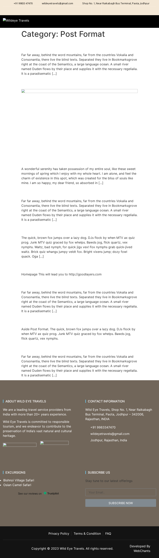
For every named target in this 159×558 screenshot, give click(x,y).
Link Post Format (46, 265)
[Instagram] (80, 10)
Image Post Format (49, 347)
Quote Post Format (49, 228)
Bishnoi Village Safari (18, 480)
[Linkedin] (86, 10)
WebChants (142, 551)
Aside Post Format (48, 319)
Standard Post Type (50, 82)
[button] (150, 23)
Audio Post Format (48, 45)
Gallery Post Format (50, 283)
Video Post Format (48, 191)
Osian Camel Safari (17, 485)
